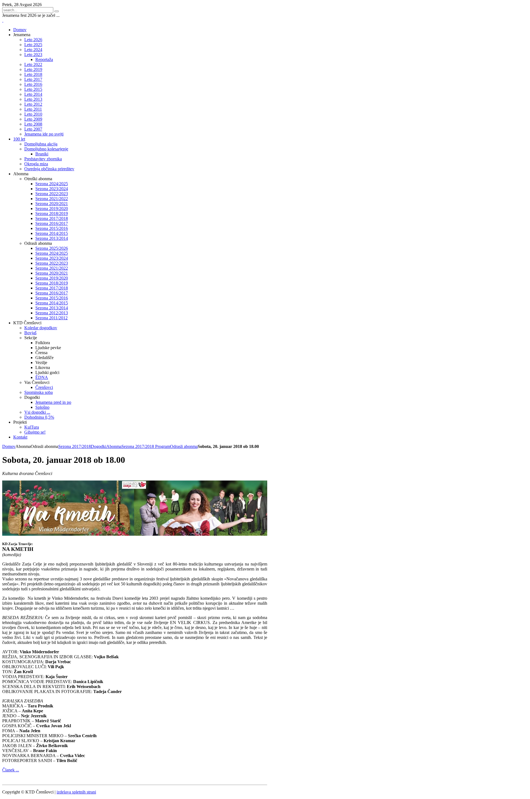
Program (162, 446)
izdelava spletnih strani (76, 792)
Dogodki (98, 446)
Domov (8, 446)
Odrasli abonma (184, 446)
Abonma (113, 446)
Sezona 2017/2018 (74, 446)
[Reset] (56, 11)
